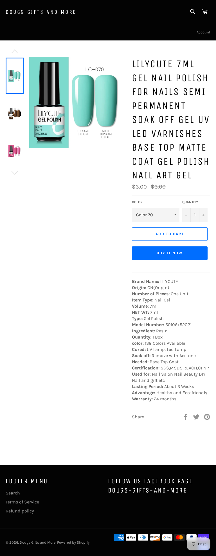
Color (137, 202)
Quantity (190, 202)
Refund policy (20, 511)
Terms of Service (22, 502)
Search (13, 493)
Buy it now (170, 253)
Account (203, 32)
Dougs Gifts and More (41, 12)
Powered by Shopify (73, 542)
